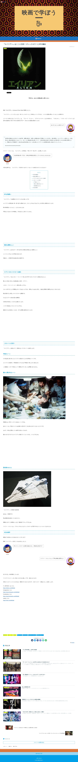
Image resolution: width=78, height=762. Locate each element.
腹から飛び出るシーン (38, 183)
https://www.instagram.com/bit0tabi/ (11, 592)
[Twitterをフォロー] (35, 640)
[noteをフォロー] (43, 640)
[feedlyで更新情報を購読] (46, 640)
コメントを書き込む (39, 742)
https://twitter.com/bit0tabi (9, 588)
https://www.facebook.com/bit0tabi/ (11, 596)
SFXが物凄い (36, 174)
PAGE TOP (39, 753)
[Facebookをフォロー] (38, 640)
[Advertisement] (39, 229)
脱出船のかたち (37, 185)
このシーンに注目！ (37, 180)
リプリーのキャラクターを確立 (39, 178)
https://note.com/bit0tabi (8, 600)
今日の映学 (35, 187)
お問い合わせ (39, 758)
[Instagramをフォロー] (40, 640)
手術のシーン (37, 182)
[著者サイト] (32, 640)
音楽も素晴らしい (36, 176)
